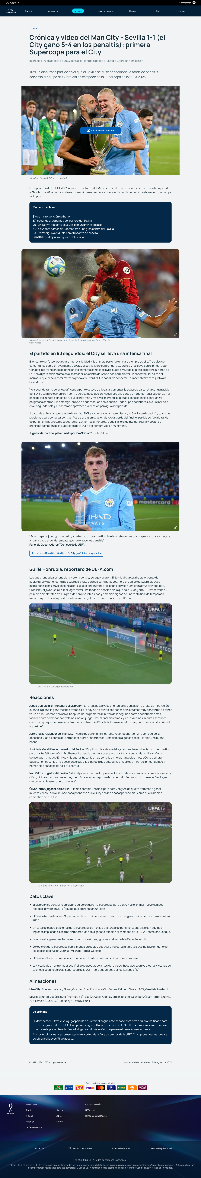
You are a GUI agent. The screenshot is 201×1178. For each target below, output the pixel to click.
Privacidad (40, 1148)
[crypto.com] (111, 1087)
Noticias (30, 1121)
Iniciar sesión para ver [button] (102, 130)
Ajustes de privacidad (161, 1148)
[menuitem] (33, 11)
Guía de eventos (34, 1127)
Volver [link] (35, 28)
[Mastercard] (100, 1087)
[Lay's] (79, 1087)
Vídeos (29, 1115)
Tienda (59, 1121)
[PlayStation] (69, 1087)
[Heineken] (58, 1087)
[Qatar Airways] (142, 1087)
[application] (100, 643)
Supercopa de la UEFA (11, 11)
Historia (59, 1110)
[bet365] (121, 1087)
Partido (29, 1110)
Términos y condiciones (80, 1148)
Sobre (59, 1115)
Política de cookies (120, 1148)
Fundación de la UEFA (96, 1115)
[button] (53, 11)
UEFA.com (90, 1110)
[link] (28, 11)
